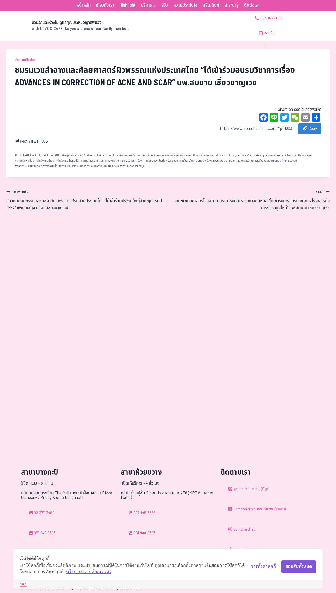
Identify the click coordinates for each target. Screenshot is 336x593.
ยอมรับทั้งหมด (299, 566)
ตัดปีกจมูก (186, 155)
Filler (39, 155)
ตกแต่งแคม (172, 155)
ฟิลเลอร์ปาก (90, 161)
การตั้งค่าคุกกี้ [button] (263, 566)
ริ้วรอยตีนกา (173, 161)
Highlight (127, 5)
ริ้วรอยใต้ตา (188, 161)
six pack (92, 155)
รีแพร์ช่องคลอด (214, 161)
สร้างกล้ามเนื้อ (49, 166)
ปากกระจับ (291, 155)
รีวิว (165, 5)
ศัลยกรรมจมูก (288, 161)
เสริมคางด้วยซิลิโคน (95, 166)
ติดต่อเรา (252, 5)
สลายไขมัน (64, 166)
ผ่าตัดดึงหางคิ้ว (23, 161)
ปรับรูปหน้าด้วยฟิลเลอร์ (242, 155)
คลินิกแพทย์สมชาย (130, 155)
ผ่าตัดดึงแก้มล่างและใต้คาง (67, 161)
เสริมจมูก (113, 166)
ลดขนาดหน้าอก (244, 161)
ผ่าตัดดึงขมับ (305, 155)
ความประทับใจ (185, 5)
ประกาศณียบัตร (25, 59)
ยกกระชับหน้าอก (125, 161)
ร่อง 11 (140, 161)
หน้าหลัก (84, 5)
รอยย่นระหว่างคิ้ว (155, 161)
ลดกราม (229, 161)
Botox (29, 155)
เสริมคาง (77, 166)
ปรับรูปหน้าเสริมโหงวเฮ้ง (270, 155)
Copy (312, 128)
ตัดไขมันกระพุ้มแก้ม (204, 155)
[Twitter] (284, 118)
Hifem (49, 155)
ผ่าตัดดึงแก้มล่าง (42, 161)
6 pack (19, 155)
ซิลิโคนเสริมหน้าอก (153, 155)
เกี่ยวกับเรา (105, 5)
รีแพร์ (200, 161)
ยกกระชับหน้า (107, 161)
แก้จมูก (140, 166)
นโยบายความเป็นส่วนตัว (88, 571)
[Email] (305, 118)
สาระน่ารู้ (231, 5)
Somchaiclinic (109, 155)
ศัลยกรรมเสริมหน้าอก (27, 166)
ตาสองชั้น (222, 155)
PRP (83, 155)
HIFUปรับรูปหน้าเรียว (66, 155)
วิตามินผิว (273, 161)
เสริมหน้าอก (127, 166)
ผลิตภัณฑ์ (211, 5)
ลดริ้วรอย (260, 161)
